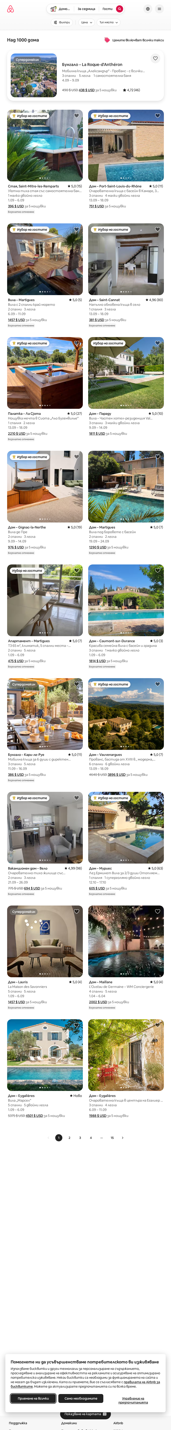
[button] (87, 90)
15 (112, 1138)
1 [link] (58, 1138)
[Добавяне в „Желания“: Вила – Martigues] (76, 229)
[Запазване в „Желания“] (155, 58)
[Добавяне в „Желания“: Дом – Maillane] (157, 911)
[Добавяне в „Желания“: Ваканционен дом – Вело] (76, 797)
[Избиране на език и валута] (147, 8)
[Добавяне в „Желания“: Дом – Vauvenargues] (157, 683)
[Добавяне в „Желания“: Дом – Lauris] (76, 911)
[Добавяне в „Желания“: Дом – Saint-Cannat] (157, 229)
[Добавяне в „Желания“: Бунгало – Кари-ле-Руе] (76, 683)
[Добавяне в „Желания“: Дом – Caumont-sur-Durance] (157, 570)
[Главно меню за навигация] (159, 8)
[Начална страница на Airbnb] (10, 9)
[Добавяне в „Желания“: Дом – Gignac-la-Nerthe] (76, 456)
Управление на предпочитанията (133, 1400)
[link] (48, 1137)
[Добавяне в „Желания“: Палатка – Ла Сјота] (76, 342)
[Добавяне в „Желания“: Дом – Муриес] (157, 797)
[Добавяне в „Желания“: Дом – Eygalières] (76, 1025)
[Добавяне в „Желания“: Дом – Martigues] (157, 456)
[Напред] (122, 1137)
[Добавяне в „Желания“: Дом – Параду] (157, 342)
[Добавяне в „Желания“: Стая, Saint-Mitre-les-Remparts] (76, 115)
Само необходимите (81, 1398)
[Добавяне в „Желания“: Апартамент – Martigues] (76, 570)
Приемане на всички (33, 1398)
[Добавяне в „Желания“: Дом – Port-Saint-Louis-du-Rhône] (157, 115)
